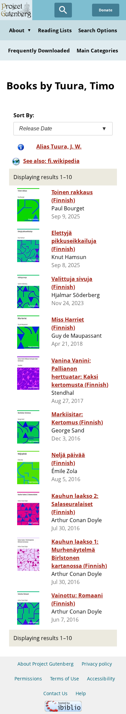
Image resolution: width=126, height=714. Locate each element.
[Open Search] (63, 10)
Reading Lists (55, 30)
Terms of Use (64, 678)
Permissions (28, 678)
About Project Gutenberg (45, 664)
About (20, 30)
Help (81, 693)
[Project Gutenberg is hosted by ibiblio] (63, 710)
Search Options (97, 30)
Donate (106, 9)
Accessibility (101, 678)
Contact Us (55, 693)
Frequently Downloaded (39, 50)
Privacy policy (97, 664)
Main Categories (97, 50)
